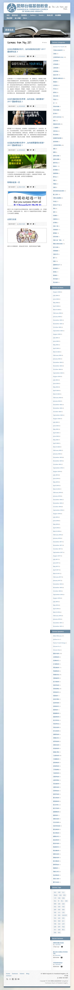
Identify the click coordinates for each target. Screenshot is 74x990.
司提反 (55, 99)
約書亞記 (55, 219)
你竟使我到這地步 (58, 962)
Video (28, 56)
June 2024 (56, 383)
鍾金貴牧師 (56, 840)
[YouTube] (18, 979)
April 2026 (56, 306)
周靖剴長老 (56, 674)
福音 (59, 918)
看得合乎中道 (56, 205)
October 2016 (57, 591)
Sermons (15, 973)
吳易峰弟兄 (56, 660)
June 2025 (56, 341)
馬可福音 (55, 279)
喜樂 (60, 895)
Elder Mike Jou (57, 636)
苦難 (55, 924)
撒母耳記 (55, 163)
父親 (55, 915)
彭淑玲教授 (56, 703)
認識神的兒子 (56, 265)
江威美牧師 (56, 755)
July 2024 (55, 380)
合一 (54, 103)
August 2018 (56, 513)
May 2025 (55, 345)
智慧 (63, 906)
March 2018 (56, 531)
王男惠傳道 (56, 769)
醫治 (63, 929)
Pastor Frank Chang (59, 643)
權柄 (63, 909)
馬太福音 (55, 282)
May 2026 (55, 302)
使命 (55, 892)
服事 (55, 909)
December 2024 (57, 362)
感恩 (54, 148)
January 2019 (57, 496)
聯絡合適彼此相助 (58, 243)
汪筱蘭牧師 (56, 759)
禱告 (63, 918)
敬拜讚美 (55, 170)
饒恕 (59, 932)
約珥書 (55, 222)
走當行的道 (11, 219)
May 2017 (55, 566)
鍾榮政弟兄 (56, 836)
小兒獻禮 (55, 127)
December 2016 (57, 584)
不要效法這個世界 (58, 50)
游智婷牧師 (56, 766)
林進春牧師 (56, 748)
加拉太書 (55, 96)
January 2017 (57, 580)
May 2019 (55, 482)
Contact (8, 976)
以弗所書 (55, 60)
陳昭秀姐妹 (56, 864)
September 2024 (58, 373)
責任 (55, 929)
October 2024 (57, 369)
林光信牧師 (56, 731)
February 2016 (57, 615)
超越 (59, 929)
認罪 (63, 924)
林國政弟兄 (56, 738)
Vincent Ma (56, 650)
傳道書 (55, 82)
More (25, 18)
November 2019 (57, 461)
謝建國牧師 (56, 812)
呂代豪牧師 (56, 664)
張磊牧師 (55, 695)
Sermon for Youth (58, 46)
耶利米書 (55, 236)
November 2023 (57, 408)
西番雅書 (55, 250)
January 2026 (57, 316)
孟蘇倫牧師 (56, 678)
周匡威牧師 (56, 667)
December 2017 (57, 542)
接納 (63, 904)
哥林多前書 (56, 106)
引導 (55, 898)
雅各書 (55, 275)
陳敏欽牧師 (56, 857)
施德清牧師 (56, 717)
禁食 (54, 208)
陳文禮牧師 (56, 861)
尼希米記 (55, 131)
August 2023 (56, 418)
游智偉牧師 (56, 762)
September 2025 (58, 330)
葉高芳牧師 (56, 794)
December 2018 (57, 499)
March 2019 (56, 489)
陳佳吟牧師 (56, 843)
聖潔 (55, 921)
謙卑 (59, 927)
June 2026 (56, 299)
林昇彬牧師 (56, 741)
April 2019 (56, 485)
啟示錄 (55, 113)
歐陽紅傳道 (56, 752)
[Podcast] (10, 979)
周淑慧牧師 (56, 671)
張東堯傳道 (56, 688)
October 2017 (57, 549)
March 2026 (56, 309)
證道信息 (15, 15)
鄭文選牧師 (56, 833)
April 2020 (56, 443)
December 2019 (57, 457)
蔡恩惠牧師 (22, 56)
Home (6, 36)
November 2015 (57, 626)
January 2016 (57, 619)
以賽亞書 (55, 68)
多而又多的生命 (57, 117)
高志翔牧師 (56, 875)
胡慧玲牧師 (56, 787)
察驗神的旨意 (56, 124)
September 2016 (58, 594)
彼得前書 (55, 141)
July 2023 (55, 422)
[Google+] (16, 979)
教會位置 (50, 15)
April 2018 (56, 528)
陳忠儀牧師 (56, 850)
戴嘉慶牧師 (56, 713)
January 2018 (57, 538)
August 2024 (56, 376)
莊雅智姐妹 (56, 790)
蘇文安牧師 (56, 808)
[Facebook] (13, 979)
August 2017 (56, 556)
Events (41, 15)
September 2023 (58, 415)
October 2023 (57, 411)
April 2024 (56, 390)
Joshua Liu (56, 639)
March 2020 (56, 447)
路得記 (55, 272)
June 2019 (56, 478)
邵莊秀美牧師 (56, 826)
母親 (54, 180)
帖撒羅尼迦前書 (57, 138)
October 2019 (57, 464)
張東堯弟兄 (56, 692)
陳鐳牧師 (55, 868)
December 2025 (57, 320)
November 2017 (57, 545)
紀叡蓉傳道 (56, 780)
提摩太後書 (56, 159)
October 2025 (57, 327)
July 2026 (55, 295)
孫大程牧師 (56, 681)
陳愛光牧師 (56, 854)
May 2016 (55, 605)
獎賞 (59, 915)
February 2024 (57, 397)
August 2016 (56, 598)
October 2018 (57, 506)
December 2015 (57, 623)
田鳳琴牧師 (56, 776)
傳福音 (55, 895)
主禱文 (55, 53)
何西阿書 (55, 71)
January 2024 (57, 401)
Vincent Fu (56, 646)
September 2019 (58, 468)
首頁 (8, 15)
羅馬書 (55, 233)
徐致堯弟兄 (56, 706)
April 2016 (56, 608)
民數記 (55, 184)
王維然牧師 (56, 773)
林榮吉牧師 (56, 745)
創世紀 (55, 92)
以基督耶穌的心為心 (58, 57)
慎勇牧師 (55, 710)
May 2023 (55, 429)
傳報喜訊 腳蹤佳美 (58, 78)
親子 (54, 258)
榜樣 (59, 909)
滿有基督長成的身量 (58, 191)
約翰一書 (55, 226)
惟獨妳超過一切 (13, 182)
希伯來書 (55, 134)
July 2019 (55, 475)
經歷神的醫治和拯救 (58, 943)
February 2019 (57, 492)
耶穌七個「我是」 (58, 240)
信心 (63, 892)
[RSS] (7, 979)
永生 (59, 912)
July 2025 (55, 338)
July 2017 (55, 559)
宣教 (54, 120)
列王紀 (55, 89)
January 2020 (57, 454)
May (20, 36)
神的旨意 (64, 915)
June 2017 (56, 563)
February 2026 (57, 313)
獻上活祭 (55, 194)
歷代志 (55, 177)
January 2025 (57, 359)
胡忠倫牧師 (56, 783)
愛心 (62, 901)
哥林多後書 (56, 110)
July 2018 (55, 517)
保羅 (59, 892)
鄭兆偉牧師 (56, 829)
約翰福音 (55, 229)
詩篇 (54, 261)
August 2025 (56, 334)
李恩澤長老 (56, 724)
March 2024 (56, 394)
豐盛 (63, 927)
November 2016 (57, 587)
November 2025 (57, 323)
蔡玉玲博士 (56, 805)
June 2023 (56, 426)
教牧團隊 (58, 15)
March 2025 (56, 352)
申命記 (55, 201)
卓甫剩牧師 (56, 657)
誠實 (55, 927)
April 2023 (56, 433)
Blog (27, 973)
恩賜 (63, 898)
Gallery (32, 15)
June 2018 (56, 520)
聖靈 (59, 921)
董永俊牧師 (56, 797)
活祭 (63, 912)
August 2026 (56, 292)
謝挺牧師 (55, 815)
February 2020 (57, 450)
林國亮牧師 (56, 734)
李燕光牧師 (56, 727)
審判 (64, 895)
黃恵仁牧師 (56, 878)
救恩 (55, 906)
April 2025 (56, 348)
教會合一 (55, 166)
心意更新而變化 (57, 145)
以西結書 (55, 64)
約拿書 (55, 215)
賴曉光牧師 (56, 819)
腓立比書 (55, 247)
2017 (16, 36)
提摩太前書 (56, 155)
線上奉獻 (18, 18)
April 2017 (56, 570)
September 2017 (58, 552)
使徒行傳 (55, 75)
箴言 (54, 212)
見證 (59, 924)
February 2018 (57, 535)
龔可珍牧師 (56, 882)
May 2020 (55, 440)
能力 (63, 921)
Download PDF (31, 56)
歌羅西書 (55, 173)
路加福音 (55, 268)
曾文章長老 (56, 720)
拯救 (59, 904)
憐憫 (54, 152)
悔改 (55, 901)
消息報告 (24, 15)
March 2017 (56, 573)
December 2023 (57, 404)
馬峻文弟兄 (56, 871)
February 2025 (57, 355)
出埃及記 (55, 85)
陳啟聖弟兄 (56, 847)
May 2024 (55, 387)
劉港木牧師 (22, 187)
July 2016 (55, 601)
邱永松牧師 (56, 822)
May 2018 (55, 524)
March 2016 (56, 612)
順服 (55, 932)
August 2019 (56, 471)
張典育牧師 (56, 685)
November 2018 (57, 503)
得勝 (59, 898)
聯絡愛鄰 (9, 18)
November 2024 (57, 366)
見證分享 (55, 254)
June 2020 (56, 436)
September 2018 (58, 510)
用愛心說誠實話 (57, 198)
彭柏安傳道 (56, 699)
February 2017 (57, 577)
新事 (59, 906)
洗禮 (54, 187)
